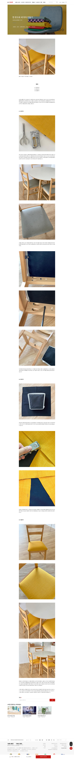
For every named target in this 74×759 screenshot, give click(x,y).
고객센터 (44, 743)
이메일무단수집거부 (54, 743)
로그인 (60, 2)
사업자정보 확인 (34, 749)
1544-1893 (19, 743)
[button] (63, 30)
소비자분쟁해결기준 (54, 748)
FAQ (45, 746)
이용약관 (65, 746)
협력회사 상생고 (64, 745)
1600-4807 (10, 743)
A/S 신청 (56, 746)
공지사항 (44, 745)
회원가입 (63, 2)
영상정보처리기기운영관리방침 (52, 749)
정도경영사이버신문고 (63, 743)
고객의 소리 (55, 745)
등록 (52, 700)
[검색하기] (57, 2)
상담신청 (71, 744)
